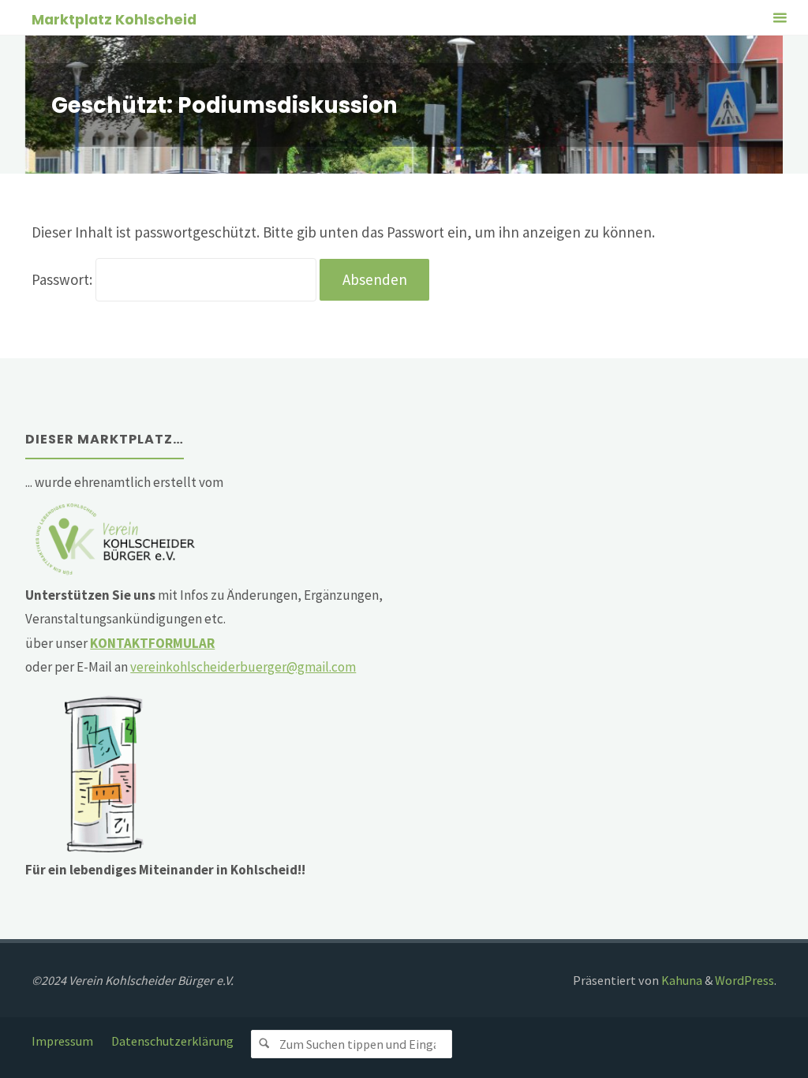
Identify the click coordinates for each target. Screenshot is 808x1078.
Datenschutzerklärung (172, 1041)
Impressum (62, 1041)
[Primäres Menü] (779, 18)
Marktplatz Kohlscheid (114, 18)
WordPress (744, 980)
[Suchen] (265, 1044)
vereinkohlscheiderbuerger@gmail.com (243, 667)
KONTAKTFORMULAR (152, 643)
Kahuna (680, 980)
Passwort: (63, 279)
